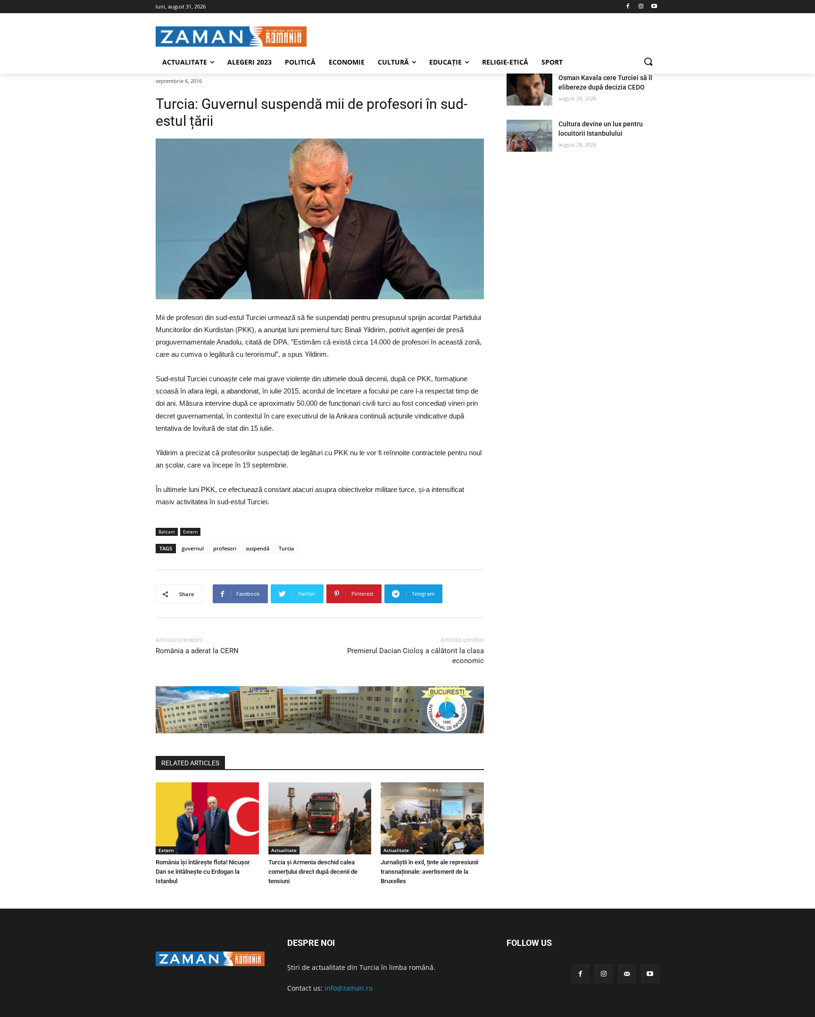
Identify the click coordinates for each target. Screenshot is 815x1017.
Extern (190, 531)
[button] (648, 62)
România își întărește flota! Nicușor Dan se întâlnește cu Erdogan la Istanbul (203, 872)
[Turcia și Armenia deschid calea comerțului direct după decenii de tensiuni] (320, 818)
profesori (224, 548)
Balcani (166, 531)
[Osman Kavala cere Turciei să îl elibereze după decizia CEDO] (529, 90)
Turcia (286, 548)
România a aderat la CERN (197, 651)
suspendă (257, 548)
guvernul (193, 548)
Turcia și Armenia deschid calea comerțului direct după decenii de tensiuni (313, 872)
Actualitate (284, 850)
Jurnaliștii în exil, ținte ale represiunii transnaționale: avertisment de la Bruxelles (429, 872)
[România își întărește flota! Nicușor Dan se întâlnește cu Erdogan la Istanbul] (207, 818)
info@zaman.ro (348, 988)
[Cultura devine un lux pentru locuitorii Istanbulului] (529, 136)
